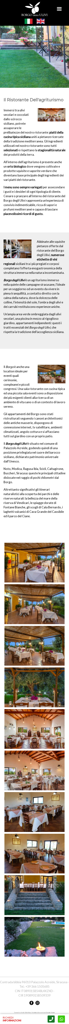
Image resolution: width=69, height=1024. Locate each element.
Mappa (61, 1019)
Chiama (51, 1019)
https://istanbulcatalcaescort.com (37, 1012)
